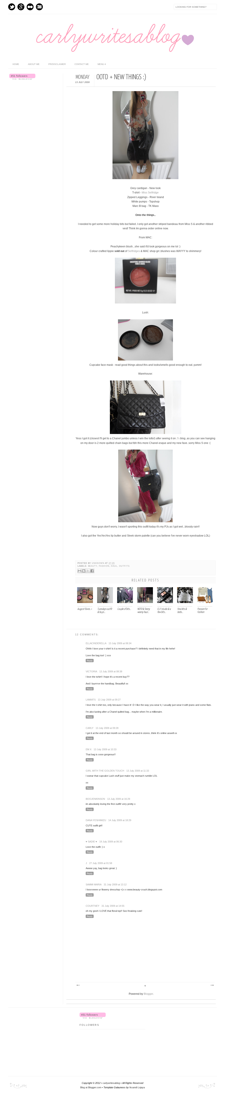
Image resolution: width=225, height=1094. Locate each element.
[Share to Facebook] (92, 571)
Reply (90, 660)
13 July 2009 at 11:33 (137, 770)
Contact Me (81, 64)
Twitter (11, 6)
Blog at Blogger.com (90, 1087)
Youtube (30, 6)
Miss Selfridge (150, 192)
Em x (88, 749)
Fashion (104, 566)
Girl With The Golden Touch (105, 770)
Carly (89, 728)
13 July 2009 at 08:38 (110, 671)
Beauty (92, 566)
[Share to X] (88, 571)
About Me (34, 64)
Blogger (148, 993)
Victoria (91, 671)
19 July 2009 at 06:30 (110, 841)
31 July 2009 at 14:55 (113, 906)
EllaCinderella (96, 643)
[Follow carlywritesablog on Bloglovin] (22, 78)
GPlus (20, 6)
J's (178, 438)
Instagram (39, 6)
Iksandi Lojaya (137, 1087)
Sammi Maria (94, 884)
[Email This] (79, 571)
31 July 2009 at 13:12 (115, 884)
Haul (114, 566)
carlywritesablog (111, 1083)
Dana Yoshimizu (96, 820)
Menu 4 (102, 64)
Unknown (98, 563)
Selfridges (134, 251)
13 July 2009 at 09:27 (109, 699)
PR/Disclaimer (57, 64)
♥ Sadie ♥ (91, 841)
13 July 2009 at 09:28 (107, 728)
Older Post (212, 985)
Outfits (124, 566)
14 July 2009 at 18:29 (119, 820)
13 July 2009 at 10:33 (105, 749)
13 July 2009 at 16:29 (118, 799)
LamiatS (91, 699)
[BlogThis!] (84, 571)
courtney (92, 906)
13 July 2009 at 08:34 (120, 643)
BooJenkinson (95, 799)
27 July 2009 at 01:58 (100, 863)
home (16, 64)
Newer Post (78, 985)
